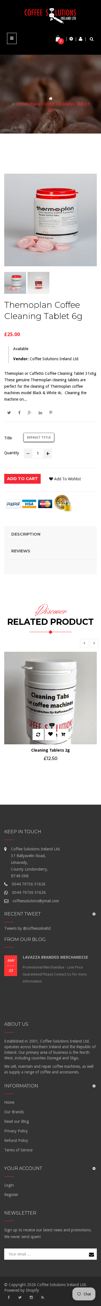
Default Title (39, 437)
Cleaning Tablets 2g (50, 750)
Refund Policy (16, 1140)
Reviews (20, 551)
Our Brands (14, 1112)
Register (11, 1194)
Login (9, 1185)
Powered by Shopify (21, 1290)
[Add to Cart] (62, 734)
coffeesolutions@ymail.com (36, 901)
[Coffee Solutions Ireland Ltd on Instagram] (31, 1297)
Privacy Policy (16, 1131)
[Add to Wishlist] (50, 734)
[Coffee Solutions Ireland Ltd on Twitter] (20, 1297)
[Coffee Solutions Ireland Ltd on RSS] (42, 1297)
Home (9, 1102)
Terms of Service (18, 1150)
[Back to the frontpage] (50, 98)
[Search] (91, 39)
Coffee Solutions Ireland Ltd (54, 359)
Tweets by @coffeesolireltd (27, 928)
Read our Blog (16, 1121)
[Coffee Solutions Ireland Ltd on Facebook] (8, 1297)
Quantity (11, 453)
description (25, 534)
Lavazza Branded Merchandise (55, 957)
